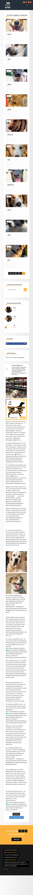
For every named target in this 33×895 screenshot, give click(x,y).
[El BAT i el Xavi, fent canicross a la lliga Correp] (16, 431)
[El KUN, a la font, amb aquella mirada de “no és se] (16, 735)
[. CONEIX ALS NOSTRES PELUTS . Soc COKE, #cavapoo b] (16, 800)
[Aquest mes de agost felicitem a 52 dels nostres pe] (16, 496)
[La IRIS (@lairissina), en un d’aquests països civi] (16, 387)
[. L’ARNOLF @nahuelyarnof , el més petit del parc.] (16, 452)
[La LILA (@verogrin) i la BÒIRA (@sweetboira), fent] (16, 779)
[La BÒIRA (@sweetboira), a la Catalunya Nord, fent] (16, 692)
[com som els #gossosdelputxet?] (15, 357)
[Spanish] (31, 2)
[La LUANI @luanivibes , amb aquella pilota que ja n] (16, 670)
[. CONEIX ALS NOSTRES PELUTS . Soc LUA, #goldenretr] (16, 561)
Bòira (16, 857)
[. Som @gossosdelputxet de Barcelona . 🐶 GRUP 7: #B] (16, 409)
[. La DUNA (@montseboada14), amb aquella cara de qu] (16, 474)
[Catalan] (24, 2)
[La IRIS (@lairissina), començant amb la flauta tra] (16, 626)
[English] (26, 2)
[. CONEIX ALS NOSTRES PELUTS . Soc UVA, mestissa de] (16, 648)
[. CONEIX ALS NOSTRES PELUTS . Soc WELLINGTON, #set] (16, 713)
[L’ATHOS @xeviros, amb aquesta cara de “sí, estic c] (16, 583)
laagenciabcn (13, 859)
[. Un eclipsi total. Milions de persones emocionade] (16, 539)
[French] (28, 2)
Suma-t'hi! (16, 839)
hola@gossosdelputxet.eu (12, 852)
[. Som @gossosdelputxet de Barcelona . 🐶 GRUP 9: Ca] (16, 605)
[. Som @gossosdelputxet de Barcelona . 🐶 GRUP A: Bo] (16, 757)
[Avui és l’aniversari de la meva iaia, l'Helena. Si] (16, 518)
